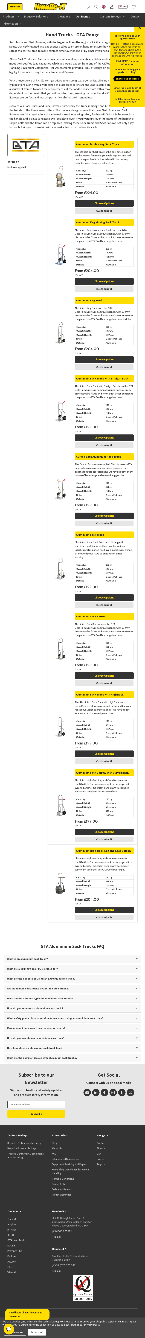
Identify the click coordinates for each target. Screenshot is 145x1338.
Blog (54, 1143)
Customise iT (104, 211)
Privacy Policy (59, 1184)
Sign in (100, 1159)
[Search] (96, 6)
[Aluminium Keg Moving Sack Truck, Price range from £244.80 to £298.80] (60, 228)
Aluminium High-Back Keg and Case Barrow (103, 851)
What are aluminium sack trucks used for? (32, 968)
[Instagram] (113, 1092)
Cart (99, 1153)
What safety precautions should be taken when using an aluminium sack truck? (55, 1018)
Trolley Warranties (61, 1194)
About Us (57, 1148)
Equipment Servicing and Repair (69, 1164)
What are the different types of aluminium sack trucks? (40, 998)
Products (9, 16)
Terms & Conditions (63, 1178)
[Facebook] (104, 1092)
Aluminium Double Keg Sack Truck (97, 144)
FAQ (54, 1153)
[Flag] (104, 6)
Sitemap (101, 1148)
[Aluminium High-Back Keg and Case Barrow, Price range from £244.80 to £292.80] (60, 857)
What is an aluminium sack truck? (27, 958)
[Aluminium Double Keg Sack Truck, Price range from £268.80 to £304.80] (60, 150)
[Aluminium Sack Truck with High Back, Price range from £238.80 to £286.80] (60, 700)
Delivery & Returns (62, 1189)
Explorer (11, 1256)
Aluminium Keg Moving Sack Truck (98, 222)
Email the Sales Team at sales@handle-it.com (127, 89)
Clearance (64, 16)
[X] (130, 1092)
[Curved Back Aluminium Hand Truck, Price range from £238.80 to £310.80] (60, 463)
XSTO (10, 1235)
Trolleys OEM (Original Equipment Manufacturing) (25, 1155)
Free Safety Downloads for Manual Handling (70, 1171)
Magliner (11, 1224)
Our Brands (83, 16)
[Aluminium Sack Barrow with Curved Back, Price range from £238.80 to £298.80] (60, 779)
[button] (72, 1288)
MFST (10, 1267)
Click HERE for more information (127, 63)
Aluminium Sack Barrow (91, 616)
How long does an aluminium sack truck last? (34, 1048)
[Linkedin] (96, 1092)
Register (101, 1164)
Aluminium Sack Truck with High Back (100, 694)
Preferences (15, 1332)
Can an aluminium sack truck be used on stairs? (36, 1028)
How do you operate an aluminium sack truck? (35, 1008)
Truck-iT (11, 1219)
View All (11, 1272)
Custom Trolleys (110, 16)
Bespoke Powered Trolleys (21, 1148)
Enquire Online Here (127, 78)
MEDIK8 (11, 1261)
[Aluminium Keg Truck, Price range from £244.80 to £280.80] (60, 306)
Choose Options (104, 203)
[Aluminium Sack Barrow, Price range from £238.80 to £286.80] (60, 622)
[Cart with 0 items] (134, 6)
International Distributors (65, 1159)
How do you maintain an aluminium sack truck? (36, 1038)
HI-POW (11, 1229)
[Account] (112, 6)
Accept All (36, 1332)
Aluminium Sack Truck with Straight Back (102, 378)
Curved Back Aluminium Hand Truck (98, 456)
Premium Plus (14, 1250)
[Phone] (88, 6)
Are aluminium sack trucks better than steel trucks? (38, 988)
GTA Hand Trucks (16, 1240)
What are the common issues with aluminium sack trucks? (42, 1057)
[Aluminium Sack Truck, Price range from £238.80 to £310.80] (60, 541)
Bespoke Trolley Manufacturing (24, 1143)
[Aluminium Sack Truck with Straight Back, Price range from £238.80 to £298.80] (60, 384)
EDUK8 (11, 1245)
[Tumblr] (122, 1092)
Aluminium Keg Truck (89, 300)
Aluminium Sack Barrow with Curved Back (102, 773)
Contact (135, 16)
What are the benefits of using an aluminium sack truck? (41, 978)
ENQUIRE (15, 6)
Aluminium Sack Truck (90, 535)
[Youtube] (87, 1092)
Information (11, 23)
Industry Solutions (36, 16)
